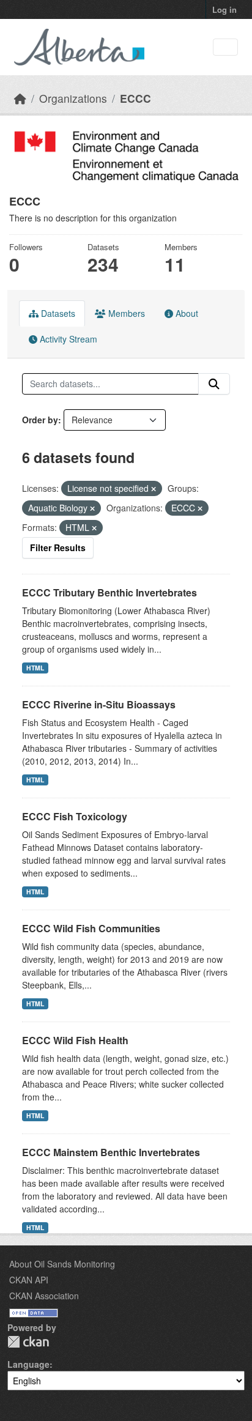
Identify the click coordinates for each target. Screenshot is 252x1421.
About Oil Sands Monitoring (62, 1264)
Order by (40, 420)
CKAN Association (44, 1295)
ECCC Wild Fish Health (75, 1040)
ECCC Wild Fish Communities (91, 928)
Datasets (57, 313)
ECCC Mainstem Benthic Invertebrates (111, 1152)
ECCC (135, 98)
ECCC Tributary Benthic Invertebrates (109, 592)
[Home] (20, 98)
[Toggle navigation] (225, 47)
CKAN (28, 1341)
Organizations (73, 98)
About (185, 313)
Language (28, 1364)
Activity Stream (67, 339)
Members (125, 313)
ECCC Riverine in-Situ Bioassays (99, 704)
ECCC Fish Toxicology (74, 816)
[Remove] (153, 489)
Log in (224, 9)
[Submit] (214, 384)
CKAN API (28, 1280)
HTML (35, 667)
